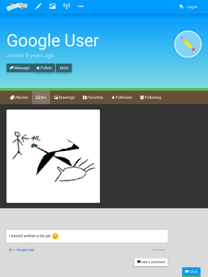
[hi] (53, 156)
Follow (46, 68)
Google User (25, 250)
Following (152, 97)
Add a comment (153, 262)
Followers (123, 97)
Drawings (66, 97)
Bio (43, 97)
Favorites (95, 97)
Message (22, 68)
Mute (64, 68)
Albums (21, 97)
